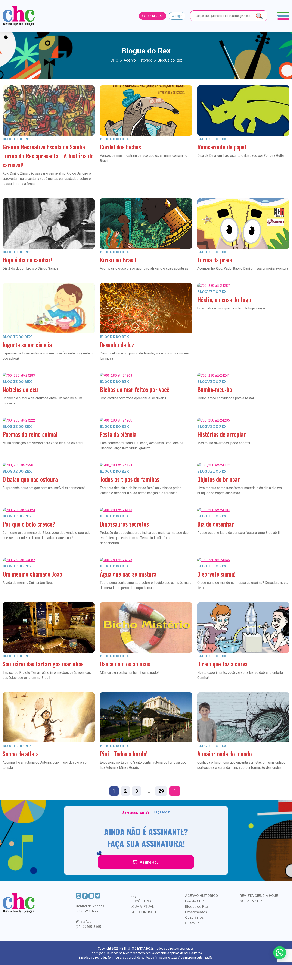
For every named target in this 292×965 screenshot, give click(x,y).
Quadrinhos (194, 917)
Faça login (162, 812)
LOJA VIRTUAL (142, 906)
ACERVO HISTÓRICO (201, 895)
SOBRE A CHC (251, 901)
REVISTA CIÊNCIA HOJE (259, 895)
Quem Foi (193, 923)
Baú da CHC (194, 901)
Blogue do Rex (17, 139)
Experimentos (196, 912)
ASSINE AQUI (154, 16)
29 (161, 791)
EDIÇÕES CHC (141, 901)
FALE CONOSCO (143, 912)
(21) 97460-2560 (88, 927)
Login (178, 16)
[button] (279, 952)
